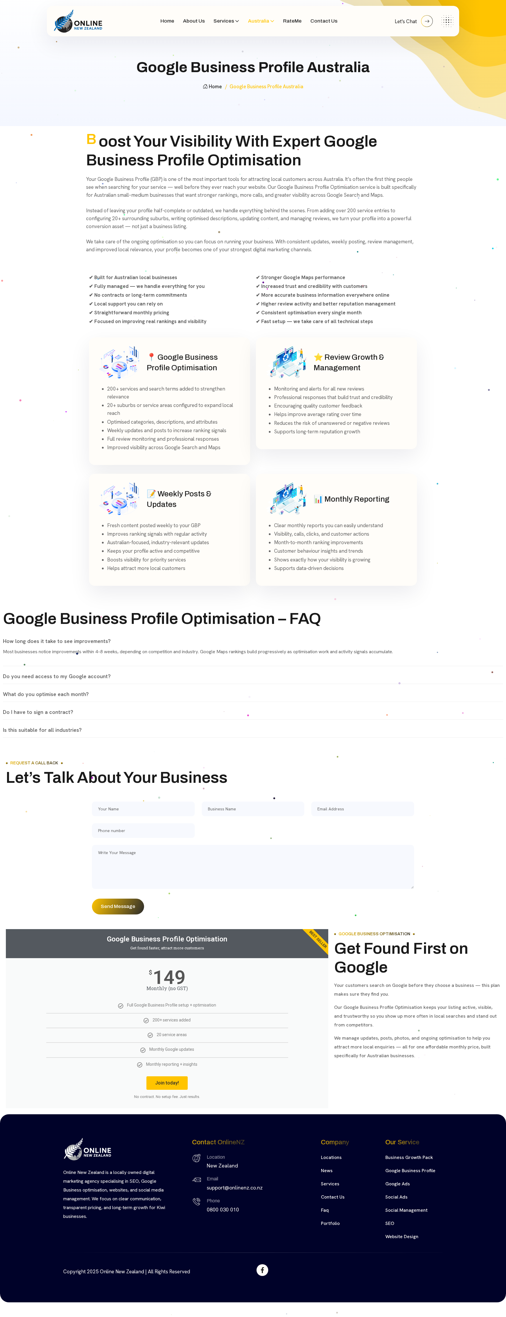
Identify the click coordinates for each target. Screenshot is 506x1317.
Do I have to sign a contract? (38, 712)
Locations (331, 1157)
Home (167, 21)
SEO (389, 1223)
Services (223, 21)
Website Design (401, 1236)
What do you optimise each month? (46, 694)
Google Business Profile (410, 1170)
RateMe (292, 21)
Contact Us (323, 21)
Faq (325, 1210)
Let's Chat (406, 21)
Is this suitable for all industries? (42, 730)
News (327, 1170)
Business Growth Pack (409, 1157)
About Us (194, 21)
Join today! (167, 1083)
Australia (258, 21)
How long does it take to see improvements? (57, 641)
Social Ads (396, 1197)
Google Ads (397, 1184)
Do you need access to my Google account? (57, 676)
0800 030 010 (223, 1209)
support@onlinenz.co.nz (235, 1187)
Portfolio (330, 1223)
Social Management (406, 1210)
